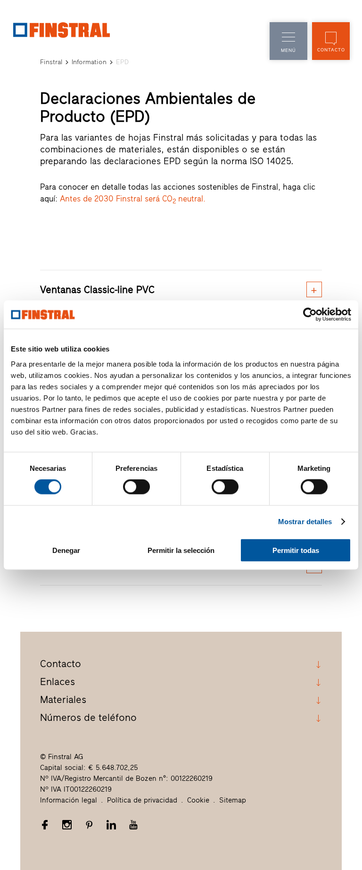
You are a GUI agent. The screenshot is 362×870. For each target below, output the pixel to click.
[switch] (136, 486)
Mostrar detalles (305, 522)
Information (89, 62)
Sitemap (232, 800)
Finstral (51, 62)
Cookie (198, 800)
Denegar (66, 550)
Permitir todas (295, 550)
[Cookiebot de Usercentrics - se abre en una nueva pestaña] (310, 315)
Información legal (68, 800)
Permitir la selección (181, 550)
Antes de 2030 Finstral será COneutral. (133, 198)
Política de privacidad (142, 800)
